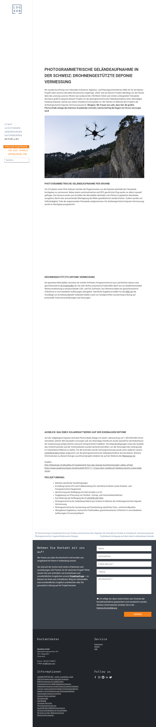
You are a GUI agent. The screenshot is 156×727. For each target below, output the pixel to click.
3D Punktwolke (42, 698)
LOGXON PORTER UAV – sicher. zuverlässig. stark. (55, 677)
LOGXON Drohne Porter (55, 453)
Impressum (98, 644)
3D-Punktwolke (67, 286)
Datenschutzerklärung (107, 608)
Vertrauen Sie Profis (44, 703)
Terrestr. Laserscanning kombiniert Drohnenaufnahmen (57, 689)
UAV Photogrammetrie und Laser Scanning (53, 679)
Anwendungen (13, 132)
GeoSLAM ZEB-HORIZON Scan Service (51, 708)
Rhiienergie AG (128, 456)
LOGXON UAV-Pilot (95, 498)
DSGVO (97, 647)
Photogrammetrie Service (46, 706)
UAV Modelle (41, 701)
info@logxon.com (17, 154)
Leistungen (13, 128)
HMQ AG (129, 292)
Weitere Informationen (45, 715)
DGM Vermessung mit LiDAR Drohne (50, 682)
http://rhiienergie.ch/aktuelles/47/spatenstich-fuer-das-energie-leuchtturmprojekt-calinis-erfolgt (89, 465)
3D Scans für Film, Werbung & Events (50, 713)
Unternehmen (13, 135)
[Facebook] (95, 677)
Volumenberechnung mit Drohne (49, 694)
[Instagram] (99, 677)
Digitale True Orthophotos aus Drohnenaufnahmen (55, 691)
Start (9, 124)
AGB (95, 649)
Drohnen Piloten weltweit (46, 696)
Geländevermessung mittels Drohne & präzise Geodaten (57, 686)
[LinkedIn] (106, 677)
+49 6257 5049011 (18, 150)
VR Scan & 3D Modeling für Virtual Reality (52, 710)
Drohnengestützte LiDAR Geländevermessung (54, 684)
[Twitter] (110, 677)
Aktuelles (12, 139)
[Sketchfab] (103, 677)
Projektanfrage (16, 147)
